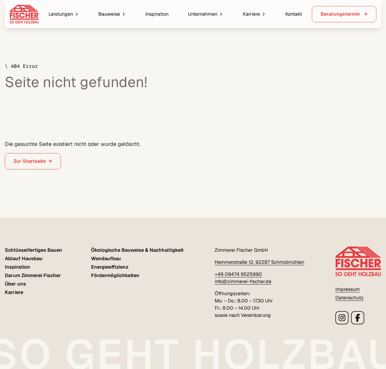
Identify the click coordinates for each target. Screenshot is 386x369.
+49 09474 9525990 (238, 274)
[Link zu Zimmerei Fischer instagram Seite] (342, 317)
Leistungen (61, 14)
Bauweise (109, 14)
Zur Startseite (30, 161)
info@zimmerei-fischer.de (243, 281)
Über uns (15, 284)
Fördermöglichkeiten (115, 275)
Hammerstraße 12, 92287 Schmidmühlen (259, 262)
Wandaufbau (106, 258)
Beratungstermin (341, 14)
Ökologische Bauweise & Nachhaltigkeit (137, 250)
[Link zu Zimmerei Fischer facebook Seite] (357, 317)
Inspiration (157, 14)
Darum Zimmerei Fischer (33, 275)
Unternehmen (202, 14)
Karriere (251, 14)
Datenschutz (349, 298)
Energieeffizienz (109, 267)
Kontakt (293, 14)
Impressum (347, 289)
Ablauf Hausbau (24, 258)
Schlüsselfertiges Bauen (33, 250)
